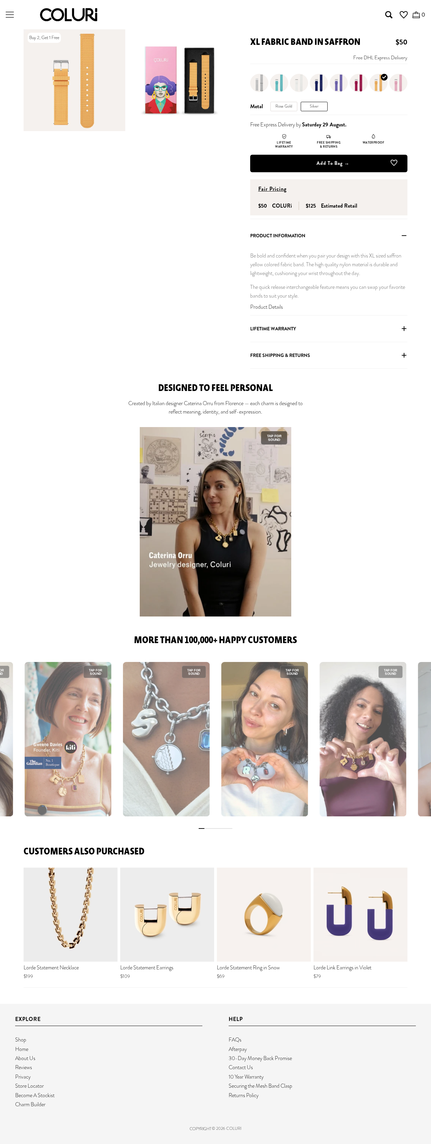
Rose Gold (283, 106)
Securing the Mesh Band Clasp (260, 1086)
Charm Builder (30, 1104)
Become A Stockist (35, 1095)
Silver (314, 106)
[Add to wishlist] (394, 164)
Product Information (277, 235)
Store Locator (29, 1086)
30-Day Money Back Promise (260, 1058)
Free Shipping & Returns (280, 355)
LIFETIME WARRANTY (273, 328)
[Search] (389, 14)
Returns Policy (244, 1095)
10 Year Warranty (246, 1077)
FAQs (235, 1040)
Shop (20, 1040)
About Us (25, 1058)
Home (21, 1049)
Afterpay (238, 1049)
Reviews (23, 1067)
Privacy (23, 1077)
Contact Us (241, 1067)
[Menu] (10, 15)
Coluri (233, 1128)
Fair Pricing (272, 189)
